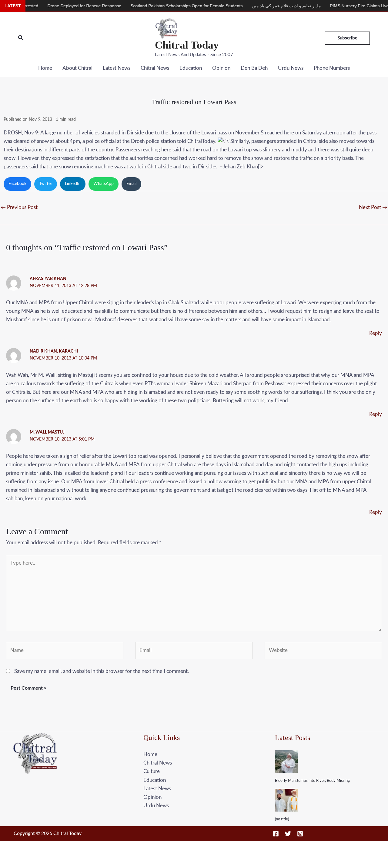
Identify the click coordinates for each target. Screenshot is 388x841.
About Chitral (77, 68)
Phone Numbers (332, 68)
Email (131, 184)
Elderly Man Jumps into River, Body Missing (312, 781)
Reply (375, 333)
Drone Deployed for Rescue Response (70, 5)
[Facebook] (276, 834)
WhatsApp (103, 184)
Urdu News (290, 68)
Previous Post (19, 207)
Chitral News (155, 68)
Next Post (373, 207)
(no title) (282, 819)
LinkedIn (73, 184)
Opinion (221, 68)
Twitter (45, 184)
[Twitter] (288, 834)
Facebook (17, 184)
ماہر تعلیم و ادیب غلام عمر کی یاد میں (271, 5)
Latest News (116, 68)
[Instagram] (300, 834)
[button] (21, 38)
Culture (151, 771)
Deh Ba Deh (254, 68)
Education (190, 68)
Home (45, 68)
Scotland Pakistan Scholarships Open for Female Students (172, 5)
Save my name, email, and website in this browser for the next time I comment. (101, 671)
